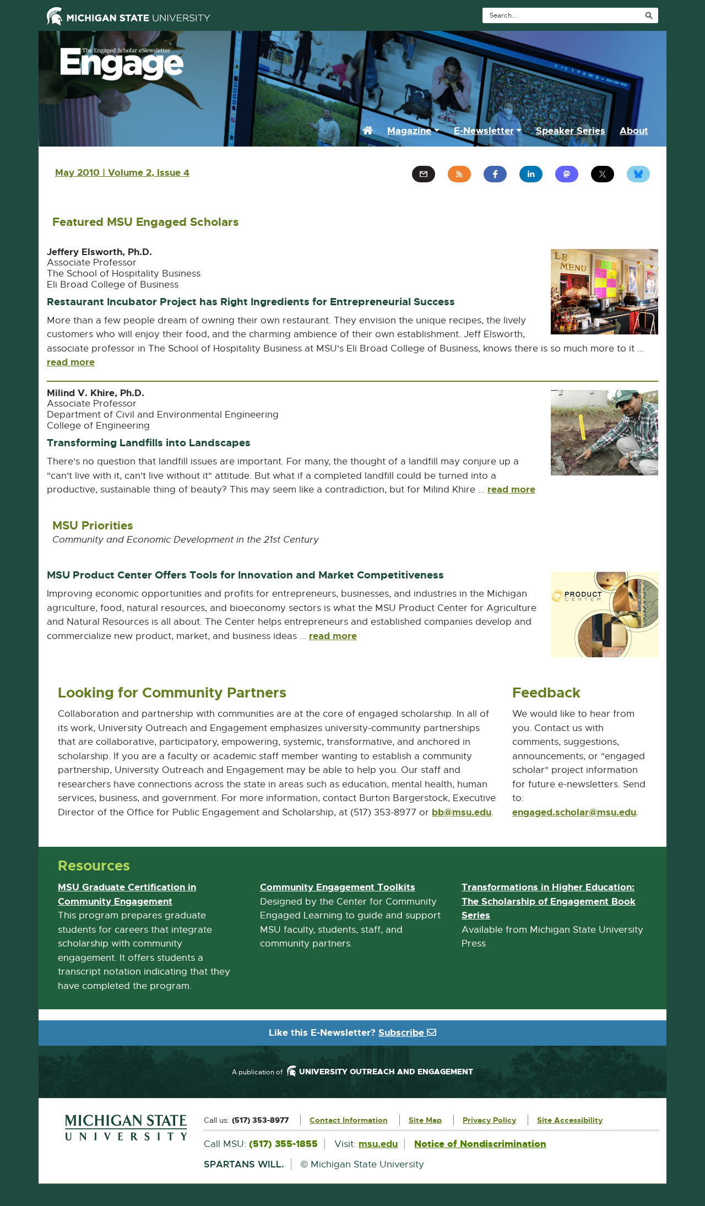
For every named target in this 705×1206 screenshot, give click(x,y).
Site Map (425, 1120)
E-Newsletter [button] (484, 131)
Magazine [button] (409, 131)
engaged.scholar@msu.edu (574, 812)
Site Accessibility (570, 1120)
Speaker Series (570, 131)
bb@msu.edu (461, 812)
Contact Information (349, 1120)
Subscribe (402, 1032)
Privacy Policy (489, 1120)
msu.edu (378, 1144)
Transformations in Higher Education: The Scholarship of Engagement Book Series (549, 901)
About (634, 131)
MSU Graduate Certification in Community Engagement (127, 894)
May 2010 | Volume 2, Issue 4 (122, 172)
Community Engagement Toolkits (337, 887)
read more (71, 362)
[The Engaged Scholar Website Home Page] (352, 61)
